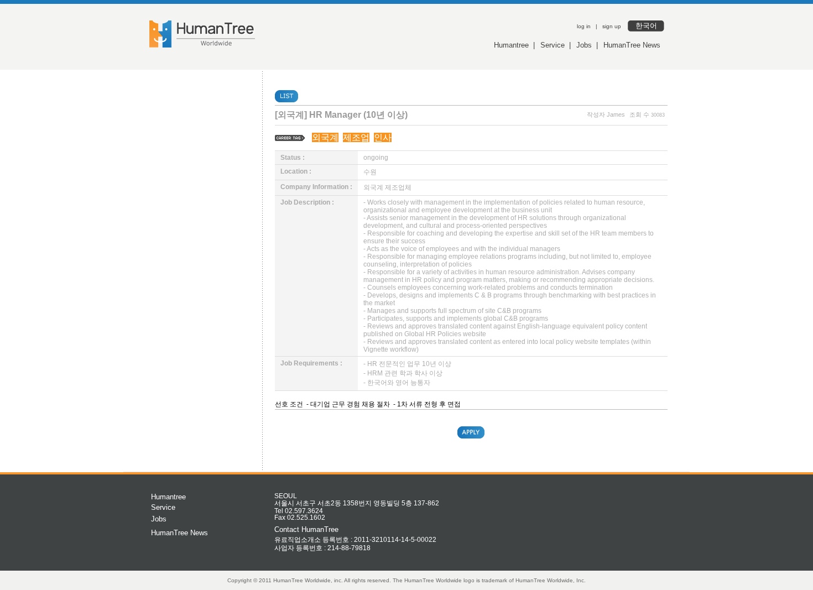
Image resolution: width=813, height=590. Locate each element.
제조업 (356, 137)
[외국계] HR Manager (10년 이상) (341, 114)
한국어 (646, 26)
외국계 (325, 137)
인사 (383, 137)
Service (552, 45)
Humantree (511, 45)
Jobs (584, 45)
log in (584, 26)
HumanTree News (631, 45)
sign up (611, 26)
